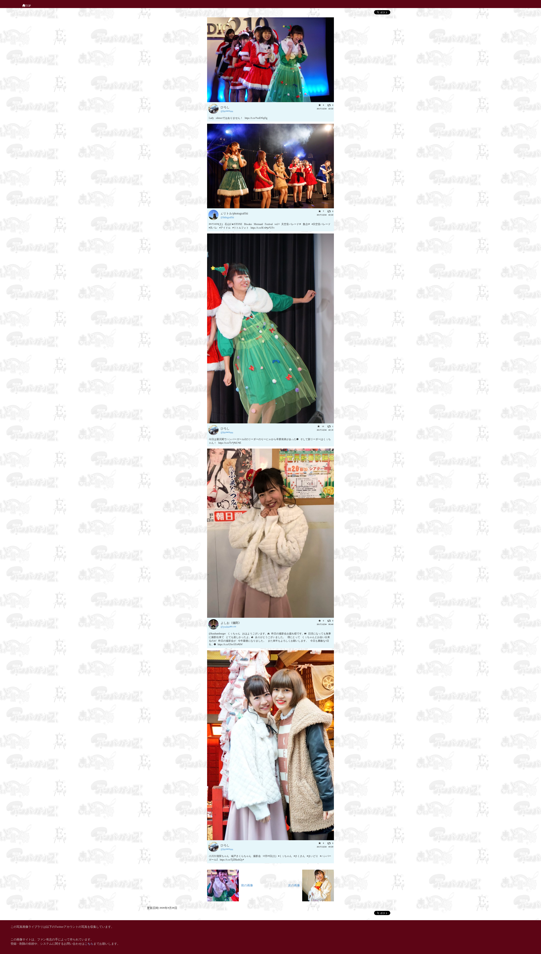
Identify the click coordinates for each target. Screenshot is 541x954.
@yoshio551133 (228, 626)
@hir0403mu (227, 111)
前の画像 (246, 885)
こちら (89, 943)
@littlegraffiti (227, 217)
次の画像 (295, 885)
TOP (28, 5)
